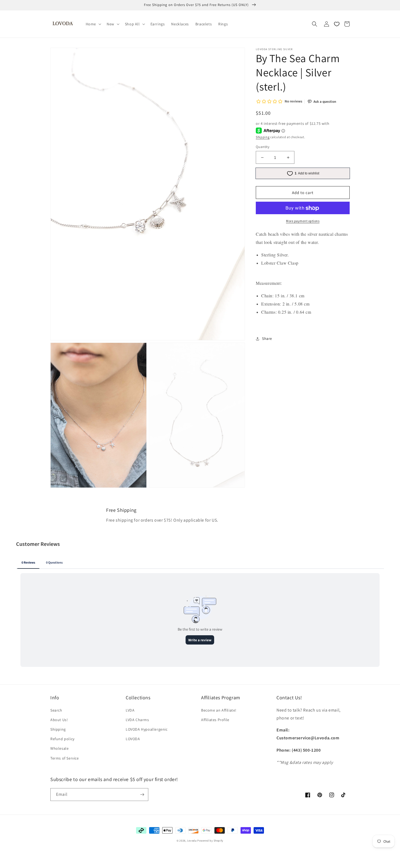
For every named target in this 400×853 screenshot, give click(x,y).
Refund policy (62, 738)
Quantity (262, 146)
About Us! (59, 719)
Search (56, 710)
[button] (92, 24)
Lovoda (192, 840)
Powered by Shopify (210, 840)
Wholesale (59, 748)
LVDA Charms (137, 719)
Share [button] (267, 338)
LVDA (130, 710)
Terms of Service (64, 758)
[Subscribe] (142, 794)
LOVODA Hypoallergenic (147, 729)
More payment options (302, 221)
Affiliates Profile (215, 719)
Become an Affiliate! (218, 710)
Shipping (263, 137)
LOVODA (133, 738)
